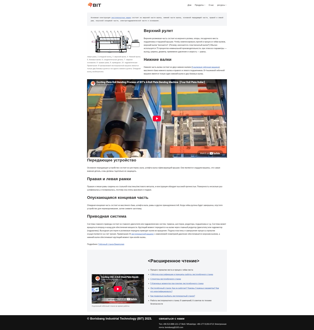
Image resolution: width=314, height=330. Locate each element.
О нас (211, 5)
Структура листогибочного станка (165, 279)
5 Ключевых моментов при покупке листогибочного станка (176, 283)
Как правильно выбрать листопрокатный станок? (172, 296)
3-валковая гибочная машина (205, 67)
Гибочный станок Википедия (111, 244)
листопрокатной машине (142, 234)
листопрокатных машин (121, 18)
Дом (189, 5)
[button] (204, 5)
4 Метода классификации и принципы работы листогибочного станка (181, 274)
